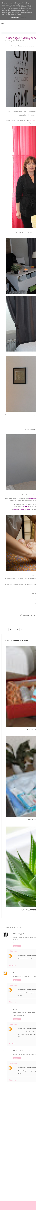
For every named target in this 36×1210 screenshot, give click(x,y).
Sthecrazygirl (18, 934)
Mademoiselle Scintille (22, 1051)
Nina (15, 1009)
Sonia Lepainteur (19, 973)
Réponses (13, 951)
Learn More (15, 17)
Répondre (17, 946)
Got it (24, 17)
